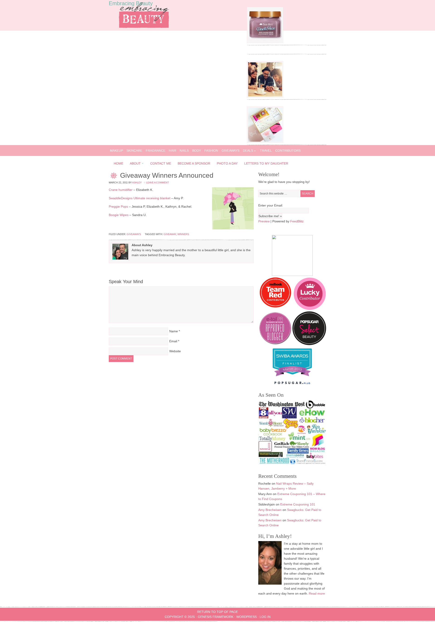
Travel (266, 150)
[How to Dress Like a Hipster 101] (265, 96)
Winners (183, 234)
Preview (264, 221)
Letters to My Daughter (266, 163)
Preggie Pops (118, 206)
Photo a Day (227, 163)
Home (118, 163)
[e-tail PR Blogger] (275, 344)
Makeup (116, 150)
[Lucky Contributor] (310, 309)
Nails (184, 150)
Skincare (134, 150)
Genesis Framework (215, 617)
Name (173, 331)
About (134, 164)
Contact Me (160, 163)
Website (175, 351)
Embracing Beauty (131, 3)
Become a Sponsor (194, 163)
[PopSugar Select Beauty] (309, 344)
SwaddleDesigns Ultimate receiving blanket (139, 198)
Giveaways (230, 150)
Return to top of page (217, 612)
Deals (249, 150)
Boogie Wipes (118, 215)
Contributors (288, 150)
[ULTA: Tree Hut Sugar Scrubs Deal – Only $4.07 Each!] (265, 42)
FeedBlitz (297, 221)
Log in (265, 617)
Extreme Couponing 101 (297, 504)
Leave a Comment (157, 182)
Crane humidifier (121, 190)
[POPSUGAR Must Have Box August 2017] (265, 141)
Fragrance (155, 150)
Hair (172, 150)
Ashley (137, 182)
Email (173, 341)
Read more (317, 593)
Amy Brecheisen (270, 510)
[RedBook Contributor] (276, 309)
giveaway (170, 234)
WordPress (246, 617)
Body (196, 150)
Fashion (211, 150)
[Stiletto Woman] (292, 377)
